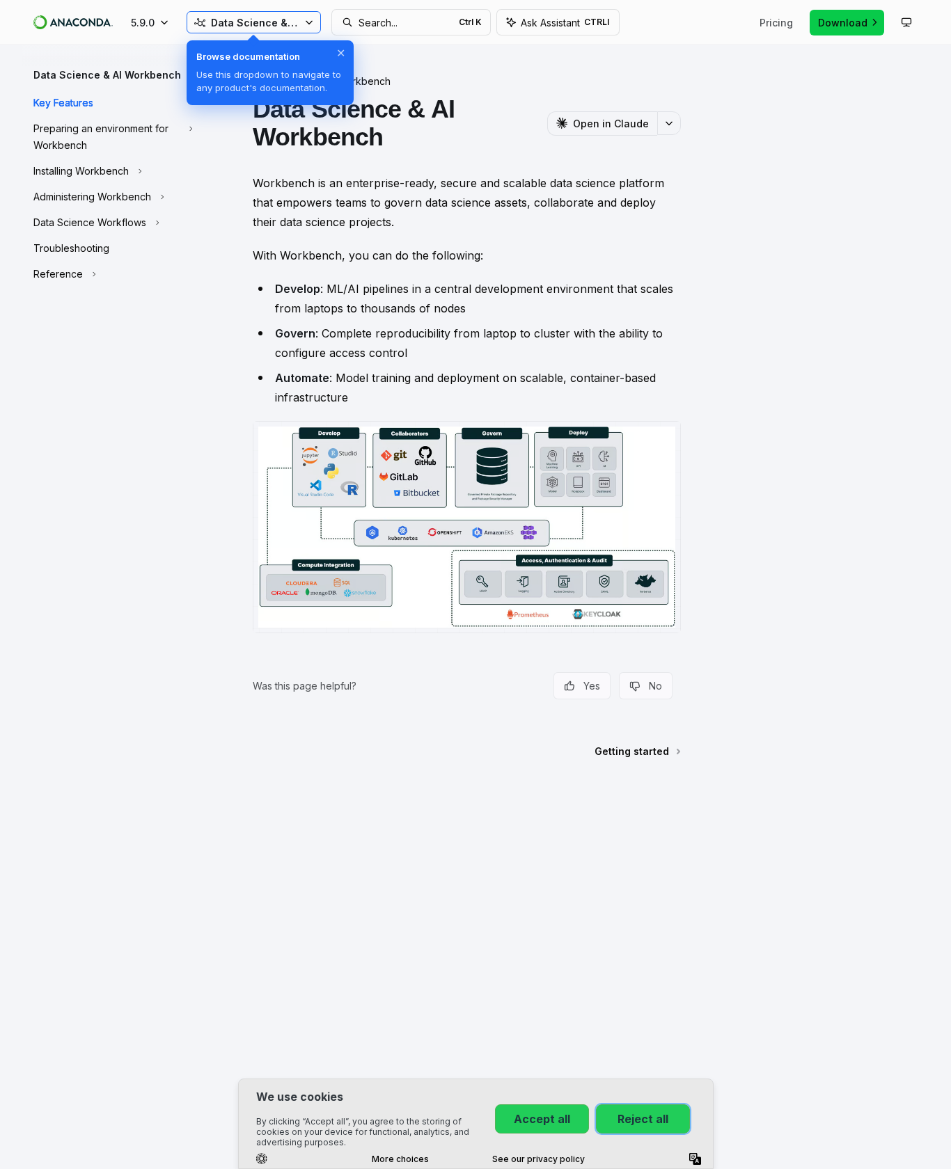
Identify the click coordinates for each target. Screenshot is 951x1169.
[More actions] (669, 123)
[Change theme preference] (906, 22)
